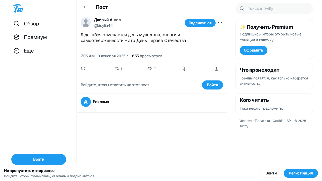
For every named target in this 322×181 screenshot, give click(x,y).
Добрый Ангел (107, 19)
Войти (212, 84)
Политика (262, 121)
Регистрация (301, 173)
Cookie (278, 121)
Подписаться (200, 23)
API (289, 121)
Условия (245, 121)
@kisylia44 (103, 25)
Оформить (253, 50)
